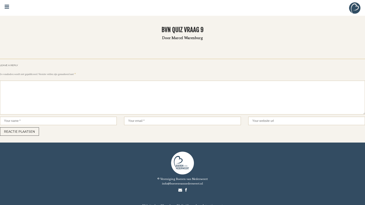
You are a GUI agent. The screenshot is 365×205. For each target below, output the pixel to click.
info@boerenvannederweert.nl (182, 183)
